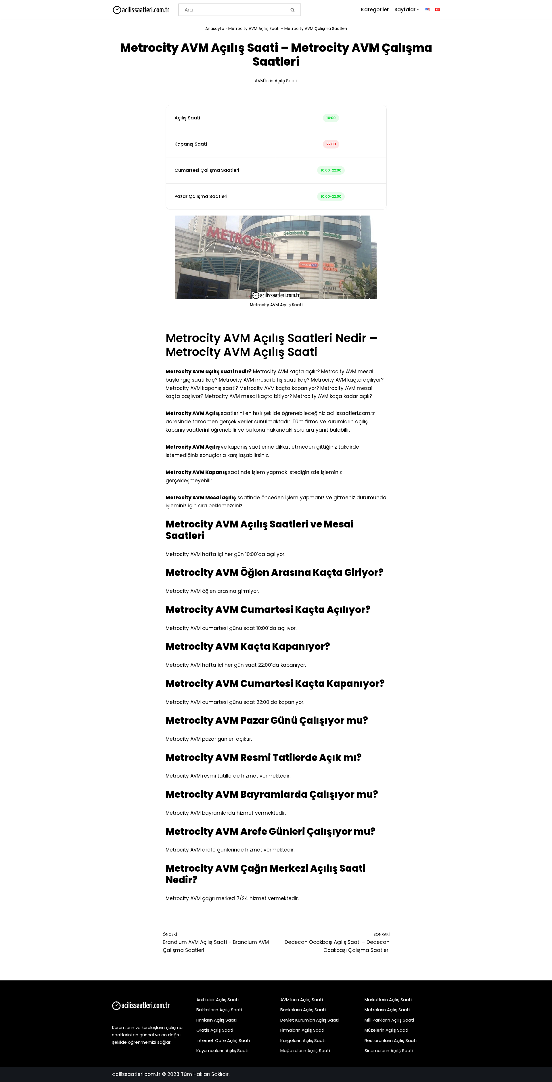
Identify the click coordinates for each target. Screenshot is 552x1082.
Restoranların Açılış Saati (391, 1040)
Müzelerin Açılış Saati (386, 1030)
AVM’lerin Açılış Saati (301, 1000)
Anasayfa (214, 28)
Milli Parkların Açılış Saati (389, 1020)
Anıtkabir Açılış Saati (217, 1000)
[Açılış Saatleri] (141, 9)
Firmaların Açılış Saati (302, 1030)
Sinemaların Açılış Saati (389, 1050)
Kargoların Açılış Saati (302, 1040)
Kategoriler (375, 9)
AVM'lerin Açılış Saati (276, 81)
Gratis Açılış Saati (214, 1030)
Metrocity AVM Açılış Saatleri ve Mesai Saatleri (259, 529)
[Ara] (293, 9)
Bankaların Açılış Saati (303, 1010)
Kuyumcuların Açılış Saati (222, 1050)
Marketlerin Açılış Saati (388, 1000)
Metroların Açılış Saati (387, 1010)
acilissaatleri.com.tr (351, 413)
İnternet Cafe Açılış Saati (223, 1040)
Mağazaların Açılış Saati (305, 1050)
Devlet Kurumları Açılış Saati (309, 1020)
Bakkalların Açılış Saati (219, 1010)
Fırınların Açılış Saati (216, 1020)
